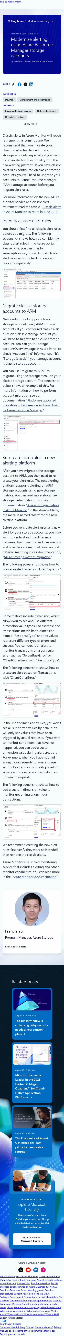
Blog (28, 1300)
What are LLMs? (15, 1314)
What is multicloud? (51, 1307)
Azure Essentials (45, 1280)
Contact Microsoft (44, 1327)
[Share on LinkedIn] (31, 84)
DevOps (9, 99)
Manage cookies (8, 1330)
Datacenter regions (9, 1280)
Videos (10, 1307)
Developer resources (41, 1300)
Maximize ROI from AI (46, 1286)
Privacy (57, 1327)
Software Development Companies (17, 1297)
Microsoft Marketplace (46, 1297)
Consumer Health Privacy (12, 1327)
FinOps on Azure (26, 1286)
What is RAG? (52, 1314)
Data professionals (46, 111)
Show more (30, 124)
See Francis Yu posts (15, 946)
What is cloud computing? (27, 1307)
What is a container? (34, 1314)
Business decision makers (18, 111)
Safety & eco (49, 1330)
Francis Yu (17, 61)
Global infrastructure (49, 1276)
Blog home (17, 21)
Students (57, 1300)
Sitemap (30, 1327)
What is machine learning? (13, 1311)
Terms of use (23, 1330)
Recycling (5, 1334)
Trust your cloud (28, 1280)
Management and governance (35, 99)
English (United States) (11, 1317)
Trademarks (36, 1330)
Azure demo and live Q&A (36, 1293)
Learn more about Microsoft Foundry (32, 1239)
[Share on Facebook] (19, 84)
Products (11, 1283)
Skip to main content (10, 1)
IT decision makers (14, 117)
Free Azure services (40, 1283)
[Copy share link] (14, 84)
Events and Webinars (10, 1304)
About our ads (17, 1334)
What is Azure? (7, 1276)
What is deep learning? (38, 1311)
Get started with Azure (27, 1276)
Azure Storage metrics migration (27, 557)
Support (18, 1293)
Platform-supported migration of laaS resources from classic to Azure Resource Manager (31, 405)
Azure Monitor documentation (34, 877)
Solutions (4, 1290)
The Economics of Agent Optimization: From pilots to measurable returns (31, 1145)
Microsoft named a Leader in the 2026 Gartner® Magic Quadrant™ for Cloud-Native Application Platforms (30, 1086)
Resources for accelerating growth (27, 1290)
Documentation (18, 1300)
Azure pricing (23, 1283)
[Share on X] (25, 84)
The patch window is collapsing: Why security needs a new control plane (31, 1027)
